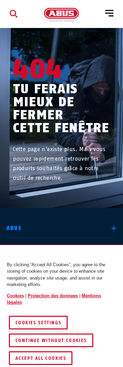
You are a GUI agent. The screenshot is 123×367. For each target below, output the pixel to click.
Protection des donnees (53, 295)
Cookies (15, 295)
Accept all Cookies (40, 358)
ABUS (14, 228)
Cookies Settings (38, 323)
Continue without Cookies (51, 340)
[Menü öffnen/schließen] (109, 13)
